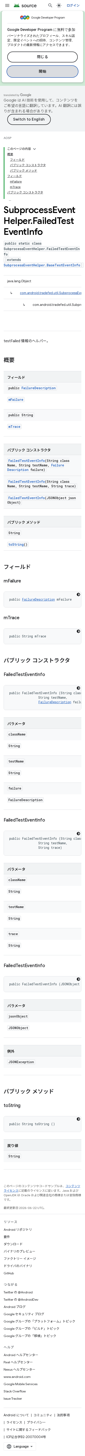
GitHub (9, 1273)
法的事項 (63, 1415)
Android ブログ (15, 1307)
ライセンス (14, 1422)
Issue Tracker (13, 1399)
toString (16, 544)
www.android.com (17, 1377)
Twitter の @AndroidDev (21, 1300)
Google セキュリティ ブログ (24, 1314)
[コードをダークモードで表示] (78, 594)
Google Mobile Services (20, 1384)
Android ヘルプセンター (21, 1355)
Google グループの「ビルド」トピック (31, 1329)
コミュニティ (43, 1415)
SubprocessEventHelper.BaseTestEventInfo (42, 265)
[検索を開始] (50, 5)
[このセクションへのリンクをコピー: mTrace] (24, 618)
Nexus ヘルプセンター (19, 1369)
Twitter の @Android (18, 1292)
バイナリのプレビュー (19, 1251)
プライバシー (36, 1422)
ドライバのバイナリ (18, 1266)
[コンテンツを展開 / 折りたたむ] (34, 149)
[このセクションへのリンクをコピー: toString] (24, 1106)
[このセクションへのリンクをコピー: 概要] (19, 360)
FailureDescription (39, 388)
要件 (7, 1237)
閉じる (42, 57)
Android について (16, 1415)
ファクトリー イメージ (20, 1259)
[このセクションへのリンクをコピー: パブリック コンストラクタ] (74, 661)
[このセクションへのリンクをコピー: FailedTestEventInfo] (49, 675)
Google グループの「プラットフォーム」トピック (39, 1321)
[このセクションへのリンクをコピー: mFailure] (25, 581)
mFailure (15, 399)
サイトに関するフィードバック (28, 1429)
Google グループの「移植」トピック (30, 1336)
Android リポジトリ (18, 1230)
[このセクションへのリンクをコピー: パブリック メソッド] (58, 1092)
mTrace (14, 426)
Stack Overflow (15, 1391)
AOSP (7, 138)
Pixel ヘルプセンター (18, 1362)
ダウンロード (13, 1244)
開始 (42, 71)
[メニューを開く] (7, 5)
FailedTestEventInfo (26, 460)
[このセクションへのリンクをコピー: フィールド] (35, 567)
